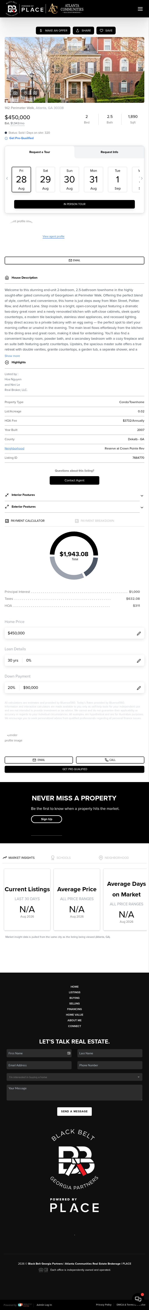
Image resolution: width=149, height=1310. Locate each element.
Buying (74, 998)
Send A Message (74, 1111)
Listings (74, 992)
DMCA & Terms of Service (131, 1304)
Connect (74, 1026)
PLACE (127, 1263)
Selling (74, 1003)
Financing (74, 1009)
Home (75, 986)
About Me (74, 1020)
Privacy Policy (104, 1304)
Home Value (74, 1014)
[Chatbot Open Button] (138, 1299)
